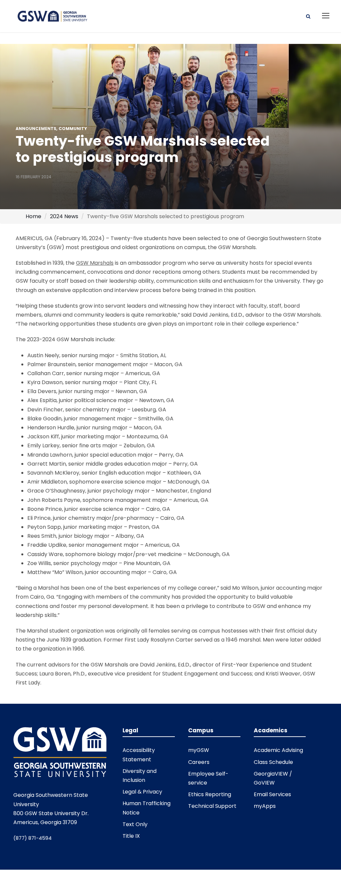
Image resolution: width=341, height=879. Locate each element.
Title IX (131, 836)
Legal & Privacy (142, 792)
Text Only (135, 824)
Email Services (272, 794)
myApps (265, 806)
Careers (198, 762)
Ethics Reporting (209, 794)
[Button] (308, 15)
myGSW (198, 750)
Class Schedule (273, 762)
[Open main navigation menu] (325, 15)
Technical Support (212, 806)
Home (33, 216)
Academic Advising (278, 750)
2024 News (64, 216)
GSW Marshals (95, 263)
